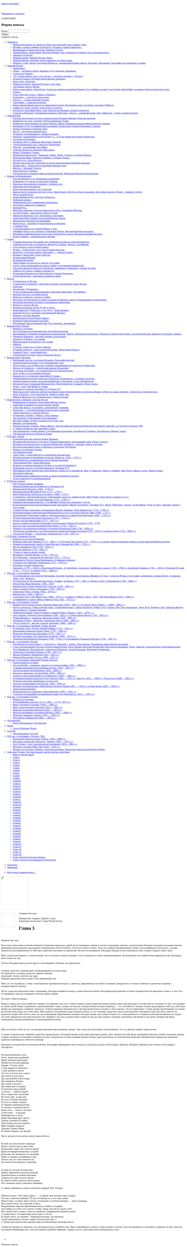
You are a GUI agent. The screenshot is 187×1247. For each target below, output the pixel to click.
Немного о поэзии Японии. (26, 315)
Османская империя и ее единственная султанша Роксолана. (43, 273)
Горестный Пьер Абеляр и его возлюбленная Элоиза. (39, 218)
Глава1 (16, 757)
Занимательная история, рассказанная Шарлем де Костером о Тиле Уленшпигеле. (53, 381)
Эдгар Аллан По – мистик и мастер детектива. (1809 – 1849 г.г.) (44, 623)
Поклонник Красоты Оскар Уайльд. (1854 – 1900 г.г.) (39, 739)
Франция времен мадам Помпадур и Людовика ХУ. (38, 486)
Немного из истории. (23, 699)
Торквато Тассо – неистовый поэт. (30, 352)
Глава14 (17, 791)
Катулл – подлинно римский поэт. (30, 131)
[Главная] (8, 920)
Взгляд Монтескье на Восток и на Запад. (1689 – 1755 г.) (41, 494)
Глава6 (16, 770)
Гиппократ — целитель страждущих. (31, 97)
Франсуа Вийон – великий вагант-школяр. (34, 236)
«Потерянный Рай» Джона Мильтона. (32, 462)
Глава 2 (16, 760)
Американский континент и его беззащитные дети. (38, 363)
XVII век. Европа (15, 436)
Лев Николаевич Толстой (25, 733)
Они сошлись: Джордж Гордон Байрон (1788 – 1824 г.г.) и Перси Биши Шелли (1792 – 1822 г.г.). (61, 615)
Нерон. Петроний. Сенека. (26, 152)
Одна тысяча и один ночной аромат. (31, 247)
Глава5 (16, 768)
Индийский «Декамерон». (26, 289)
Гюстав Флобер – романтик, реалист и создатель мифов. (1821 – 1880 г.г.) (49, 665)
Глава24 (17, 817)
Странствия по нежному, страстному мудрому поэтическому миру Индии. (50, 284)
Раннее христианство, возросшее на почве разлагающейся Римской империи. (51, 163)
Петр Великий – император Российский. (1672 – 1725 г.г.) (41, 557)
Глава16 (17, 796)
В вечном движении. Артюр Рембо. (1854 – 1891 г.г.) (39, 673)
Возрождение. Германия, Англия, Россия (27, 399)
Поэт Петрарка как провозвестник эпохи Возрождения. (40, 331)
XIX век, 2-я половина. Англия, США (26, 736)
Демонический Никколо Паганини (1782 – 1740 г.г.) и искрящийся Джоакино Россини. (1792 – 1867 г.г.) (65, 639)
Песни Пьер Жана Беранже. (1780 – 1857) (33, 583)
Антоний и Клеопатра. (24, 139)
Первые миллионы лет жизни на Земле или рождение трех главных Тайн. (50, 44)
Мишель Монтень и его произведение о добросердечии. (41, 397)
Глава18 (17, 802)
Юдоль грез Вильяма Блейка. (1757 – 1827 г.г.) (36, 520)
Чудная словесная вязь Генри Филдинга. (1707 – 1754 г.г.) (41, 518)
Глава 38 (17, 854)
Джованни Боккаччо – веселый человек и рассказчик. (39, 336)
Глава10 (17, 781)
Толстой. (11, 731)
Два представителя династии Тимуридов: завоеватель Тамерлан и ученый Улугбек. (54, 268)
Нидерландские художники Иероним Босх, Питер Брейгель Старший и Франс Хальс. (55, 384)
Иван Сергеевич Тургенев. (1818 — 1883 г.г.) (35, 704)
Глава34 (17, 844)
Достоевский (13, 720)
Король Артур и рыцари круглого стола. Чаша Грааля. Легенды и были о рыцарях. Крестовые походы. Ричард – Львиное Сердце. (77, 192)
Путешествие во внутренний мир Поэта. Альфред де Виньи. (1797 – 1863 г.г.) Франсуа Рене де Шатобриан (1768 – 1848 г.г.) (75, 581)
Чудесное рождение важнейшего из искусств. (35, 681)
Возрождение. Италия (18, 326)
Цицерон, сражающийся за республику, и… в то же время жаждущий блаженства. (54, 136)
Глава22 (17, 812)
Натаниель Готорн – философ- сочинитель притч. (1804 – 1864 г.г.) (46, 620)
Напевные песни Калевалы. (27, 186)
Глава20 (17, 807)
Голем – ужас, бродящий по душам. (30, 386)
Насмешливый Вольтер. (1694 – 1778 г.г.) (33, 489)
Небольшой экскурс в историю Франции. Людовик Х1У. (41, 468)
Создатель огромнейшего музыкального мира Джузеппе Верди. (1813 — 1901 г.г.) (54, 694)
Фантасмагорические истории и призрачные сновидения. (41, 302)
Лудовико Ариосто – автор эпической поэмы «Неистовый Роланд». (46, 349)
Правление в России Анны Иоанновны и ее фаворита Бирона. (44, 560)
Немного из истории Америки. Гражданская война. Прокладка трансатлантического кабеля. (59, 749)
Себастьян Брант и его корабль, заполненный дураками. (41, 407)
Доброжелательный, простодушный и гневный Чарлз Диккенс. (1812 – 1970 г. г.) (53, 612)
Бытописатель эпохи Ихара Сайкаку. (31, 318)
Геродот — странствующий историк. (31, 100)
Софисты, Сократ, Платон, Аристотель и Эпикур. (38, 107)
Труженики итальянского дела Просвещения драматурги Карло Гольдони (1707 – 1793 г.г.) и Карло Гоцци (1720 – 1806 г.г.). (74, 531)
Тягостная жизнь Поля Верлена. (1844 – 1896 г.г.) (37, 670)
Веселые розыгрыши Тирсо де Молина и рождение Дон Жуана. (44, 447)
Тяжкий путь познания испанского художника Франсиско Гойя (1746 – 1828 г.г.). (53, 528)
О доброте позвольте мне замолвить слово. (34, 428)
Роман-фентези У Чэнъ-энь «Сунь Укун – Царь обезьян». (41, 310)
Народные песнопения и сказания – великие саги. (38, 184)
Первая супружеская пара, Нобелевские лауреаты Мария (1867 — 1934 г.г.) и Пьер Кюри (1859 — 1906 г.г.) (66, 686)
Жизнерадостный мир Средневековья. (32, 221)
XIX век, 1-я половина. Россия (22, 641)
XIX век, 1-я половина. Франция (23, 573)
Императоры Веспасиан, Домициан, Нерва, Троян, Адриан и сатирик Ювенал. (52, 155)
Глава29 (17, 831)
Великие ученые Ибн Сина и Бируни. (32, 255)
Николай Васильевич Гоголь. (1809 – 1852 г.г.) (36, 657)
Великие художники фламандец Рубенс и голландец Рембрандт (44, 465)
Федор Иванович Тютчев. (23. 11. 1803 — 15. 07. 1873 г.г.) (42, 702)
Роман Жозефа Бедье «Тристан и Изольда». (34, 197)
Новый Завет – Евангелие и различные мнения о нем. (40, 165)
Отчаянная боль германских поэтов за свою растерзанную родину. (46, 476)
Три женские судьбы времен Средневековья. (35, 418)
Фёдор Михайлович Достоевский (29, 723)
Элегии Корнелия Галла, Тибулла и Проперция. (36, 144)
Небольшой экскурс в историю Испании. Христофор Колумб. (44, 360)
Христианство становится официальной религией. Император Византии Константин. (56, 173)
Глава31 (17, 836)
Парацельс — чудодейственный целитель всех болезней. (41, 410)
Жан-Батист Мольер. (23, 473)
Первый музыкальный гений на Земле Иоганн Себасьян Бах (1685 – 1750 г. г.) (52, 544)
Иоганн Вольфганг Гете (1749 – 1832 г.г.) (33, 547)
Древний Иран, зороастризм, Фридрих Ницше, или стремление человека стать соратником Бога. (61, 52)
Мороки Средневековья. (25, 423)
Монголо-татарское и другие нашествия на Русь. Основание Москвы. (47, 210)
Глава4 (16, 765)
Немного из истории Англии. (27, 449)
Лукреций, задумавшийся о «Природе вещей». (36, 134)
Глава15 (17, 794)
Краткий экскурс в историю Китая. (30, 294)
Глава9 (16, 778)
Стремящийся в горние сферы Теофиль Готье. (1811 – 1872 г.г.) (44, 599)
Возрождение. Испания (18, 357)
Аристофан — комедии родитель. (29, 102)
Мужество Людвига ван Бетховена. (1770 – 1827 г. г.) (39, 633)
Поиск (4, 31)
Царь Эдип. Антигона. (24, 81)
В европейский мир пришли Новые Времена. (35, 439)
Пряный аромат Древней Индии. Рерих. (33, 58)
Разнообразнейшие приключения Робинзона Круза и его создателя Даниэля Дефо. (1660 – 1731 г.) (61, 512)
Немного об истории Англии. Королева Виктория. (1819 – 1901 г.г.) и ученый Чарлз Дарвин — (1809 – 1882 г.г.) (69, 604)
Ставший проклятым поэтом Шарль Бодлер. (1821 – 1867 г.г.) (43, 668)
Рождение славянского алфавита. (29, 205)
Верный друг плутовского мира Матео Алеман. (36, 376)
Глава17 (17, 799)
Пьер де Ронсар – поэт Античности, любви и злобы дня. (41, 394)
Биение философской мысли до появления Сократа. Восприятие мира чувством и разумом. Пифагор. (63, 105)
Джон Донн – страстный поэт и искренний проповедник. (41, 455)
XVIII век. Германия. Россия (21, 536)
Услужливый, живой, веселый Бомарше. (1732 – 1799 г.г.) (41, 499)
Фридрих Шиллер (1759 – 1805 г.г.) (30, 549)
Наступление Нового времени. (28, 484)
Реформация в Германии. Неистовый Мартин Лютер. (39, 402)
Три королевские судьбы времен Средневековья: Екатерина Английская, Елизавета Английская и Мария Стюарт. (69, 431)
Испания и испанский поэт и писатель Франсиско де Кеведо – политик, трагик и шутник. (58, 444)
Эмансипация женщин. (24, 689)
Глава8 (16, 775)
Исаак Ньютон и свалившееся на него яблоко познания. (41, 460)
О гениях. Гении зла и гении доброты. (32, 347)
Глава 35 (17, 846)
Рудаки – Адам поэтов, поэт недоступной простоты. (39, 249)
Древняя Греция (15, 65)
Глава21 (17, 810)
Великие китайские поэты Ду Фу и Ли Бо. (34, 307)
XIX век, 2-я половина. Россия (22, 697)
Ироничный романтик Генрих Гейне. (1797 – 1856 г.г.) (40, 631)
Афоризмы (12, 867)
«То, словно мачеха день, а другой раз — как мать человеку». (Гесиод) (48, 76)
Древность (12, 42)
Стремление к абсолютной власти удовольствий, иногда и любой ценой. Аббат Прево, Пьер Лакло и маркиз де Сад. (71, 497)
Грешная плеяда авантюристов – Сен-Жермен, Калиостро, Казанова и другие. (51, 502)
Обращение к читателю (13, 13)
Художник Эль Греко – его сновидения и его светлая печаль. (43, 370)
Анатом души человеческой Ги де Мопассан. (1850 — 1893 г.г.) (44, 675)
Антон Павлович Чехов (24, 728)
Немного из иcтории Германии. (28, 539)
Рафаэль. (17, 344)
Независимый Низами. (24, 257)
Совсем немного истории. (26, 662)
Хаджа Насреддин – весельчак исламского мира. (37, 276)
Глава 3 (16, 762)
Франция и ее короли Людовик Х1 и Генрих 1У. (36, 389)
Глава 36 (17, 849)
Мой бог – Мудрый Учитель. (27, 168)
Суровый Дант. (20, 226)
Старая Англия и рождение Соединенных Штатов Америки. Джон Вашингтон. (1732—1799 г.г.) (61, 510)
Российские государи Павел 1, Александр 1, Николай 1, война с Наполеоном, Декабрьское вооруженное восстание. (71, 644)
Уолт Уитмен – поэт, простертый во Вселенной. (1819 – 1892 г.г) (45, 744)
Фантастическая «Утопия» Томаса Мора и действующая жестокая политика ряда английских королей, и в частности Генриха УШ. (78, 426)
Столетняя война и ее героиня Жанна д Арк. (35, 228)
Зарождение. (19, 68)
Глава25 (17, 820)
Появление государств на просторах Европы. (35, 181)
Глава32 (17, 839)
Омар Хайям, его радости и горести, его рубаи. (36, 263)
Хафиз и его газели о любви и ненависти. (33, 271)
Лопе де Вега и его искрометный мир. (32, 373)
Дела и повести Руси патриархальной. (32, 478)
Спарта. (17, 92)
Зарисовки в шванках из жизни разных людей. (36, 405)
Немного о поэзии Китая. (25, 305)
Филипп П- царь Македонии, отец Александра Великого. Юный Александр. (51, 110)
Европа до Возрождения (19, 176)
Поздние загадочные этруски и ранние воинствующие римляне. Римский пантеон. (54, 118)
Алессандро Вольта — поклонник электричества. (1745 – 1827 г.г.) (46, 533)
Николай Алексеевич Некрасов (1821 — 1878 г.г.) (37, 710)
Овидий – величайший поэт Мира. (30, 147)
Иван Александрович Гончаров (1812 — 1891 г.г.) (37, 707)
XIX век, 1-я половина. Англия (22, 602)
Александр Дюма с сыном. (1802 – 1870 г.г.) (34, 591)
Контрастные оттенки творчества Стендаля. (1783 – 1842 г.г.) (43, 586)
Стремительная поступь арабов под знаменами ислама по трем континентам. (51, 242)
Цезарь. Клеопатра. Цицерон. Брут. (30, 129)
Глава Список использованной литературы (34, 860)
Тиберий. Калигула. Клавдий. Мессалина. (34, 150)
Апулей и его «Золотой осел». (28, 160)
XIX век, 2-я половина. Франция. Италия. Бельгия (32, 660)
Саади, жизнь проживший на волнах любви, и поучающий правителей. (48, 265)
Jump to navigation (10, 3)
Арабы (10, 239)
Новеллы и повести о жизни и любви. (32, 297)
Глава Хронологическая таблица (29, 857)
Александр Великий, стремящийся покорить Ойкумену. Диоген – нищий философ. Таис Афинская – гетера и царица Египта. (75, 113)
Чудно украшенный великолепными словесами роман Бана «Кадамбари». (49, 292)
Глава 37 (17, 852)
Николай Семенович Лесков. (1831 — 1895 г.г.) (36, 715)
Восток (10, 278)
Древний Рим (14, 115)
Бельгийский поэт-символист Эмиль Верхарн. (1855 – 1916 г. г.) (45, 691)
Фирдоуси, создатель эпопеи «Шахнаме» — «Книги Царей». (43, 252)
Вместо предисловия (23, 754)
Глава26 (17, 823)
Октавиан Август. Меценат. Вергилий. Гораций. (37, 142)
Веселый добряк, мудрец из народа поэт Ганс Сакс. (38, 420)
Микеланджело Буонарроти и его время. (33, 342)
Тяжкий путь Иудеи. (23, 55)
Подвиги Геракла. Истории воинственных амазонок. (39, 79)
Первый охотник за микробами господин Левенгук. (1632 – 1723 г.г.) (47, 457)
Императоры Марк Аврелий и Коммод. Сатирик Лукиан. (41, 157)
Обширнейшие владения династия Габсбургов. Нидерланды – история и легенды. (54, 378)
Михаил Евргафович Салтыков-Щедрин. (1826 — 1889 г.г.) (42, 712)
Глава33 (17, 841)
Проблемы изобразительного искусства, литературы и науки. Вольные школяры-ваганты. (58, 234)
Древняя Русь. (20, 207)
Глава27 (17, 825)
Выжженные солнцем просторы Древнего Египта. (38, 50)
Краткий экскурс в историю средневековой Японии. (39, 313)
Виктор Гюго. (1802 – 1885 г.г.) (28, 594)
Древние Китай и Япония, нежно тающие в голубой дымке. (43, 60)
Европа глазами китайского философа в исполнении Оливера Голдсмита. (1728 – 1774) (56, 523)
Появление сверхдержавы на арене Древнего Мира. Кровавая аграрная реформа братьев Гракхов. (61, 123)
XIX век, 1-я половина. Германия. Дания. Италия (31, 626)
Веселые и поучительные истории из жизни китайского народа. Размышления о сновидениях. (60, 299)
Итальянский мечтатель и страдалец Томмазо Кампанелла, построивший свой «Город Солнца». (60, 441)
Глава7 (16, 773)
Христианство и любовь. (25, 171)
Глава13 (17, 789)
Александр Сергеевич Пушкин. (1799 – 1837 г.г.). (37, 652)
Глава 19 (17, 804)
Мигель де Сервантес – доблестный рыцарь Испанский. (41, 368)
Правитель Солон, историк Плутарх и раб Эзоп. (37, 84)
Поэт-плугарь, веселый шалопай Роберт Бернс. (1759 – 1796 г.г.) (45, 526)
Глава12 (17, 786)
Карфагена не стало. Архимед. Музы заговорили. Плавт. (41, 121)
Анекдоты (12, 865)
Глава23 (17, 815)
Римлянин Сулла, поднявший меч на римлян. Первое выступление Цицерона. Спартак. (57, 126)
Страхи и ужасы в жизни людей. (29, 552)
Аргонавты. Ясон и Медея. (26, 86)
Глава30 (17, 833)
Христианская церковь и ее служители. (32, 189)
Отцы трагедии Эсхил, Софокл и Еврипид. (34, 94)
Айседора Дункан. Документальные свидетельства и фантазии (38, 752)
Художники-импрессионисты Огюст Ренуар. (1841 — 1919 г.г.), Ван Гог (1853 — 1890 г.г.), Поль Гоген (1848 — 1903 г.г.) (73, 678)
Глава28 (17, 828)
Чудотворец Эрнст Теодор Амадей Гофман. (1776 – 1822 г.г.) (43, 628)
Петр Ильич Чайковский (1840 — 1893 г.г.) (34, 718)
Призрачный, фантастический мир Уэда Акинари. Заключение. (44, 323)
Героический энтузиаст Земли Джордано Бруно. (37, 355)
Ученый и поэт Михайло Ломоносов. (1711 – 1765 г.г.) (40, 562)
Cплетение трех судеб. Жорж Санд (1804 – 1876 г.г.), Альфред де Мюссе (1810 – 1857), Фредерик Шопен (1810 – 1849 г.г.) (73, 597)
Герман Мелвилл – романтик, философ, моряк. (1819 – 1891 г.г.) (44, 618)
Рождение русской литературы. (28, 565)
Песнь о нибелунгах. (23, 194)
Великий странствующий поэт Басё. (31, 320)
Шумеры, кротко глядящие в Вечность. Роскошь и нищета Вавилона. (47, 47)
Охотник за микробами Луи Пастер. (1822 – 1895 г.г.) (39, 683)
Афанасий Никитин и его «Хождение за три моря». (38, 215)
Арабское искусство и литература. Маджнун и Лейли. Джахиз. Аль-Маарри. (51, 244)
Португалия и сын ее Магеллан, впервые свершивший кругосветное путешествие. (54, 365)
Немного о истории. (23, 328)
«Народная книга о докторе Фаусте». (31, 413)
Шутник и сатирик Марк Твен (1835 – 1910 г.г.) (36, 746)
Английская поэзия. (23, 452)
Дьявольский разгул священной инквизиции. (35, 202)
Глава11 (17, 783)
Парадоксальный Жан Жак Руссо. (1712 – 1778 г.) (37, 491)
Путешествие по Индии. (25, 281)
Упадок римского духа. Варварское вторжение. (36, 178)
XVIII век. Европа (16, 481)
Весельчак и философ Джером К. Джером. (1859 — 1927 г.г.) (43, 741)
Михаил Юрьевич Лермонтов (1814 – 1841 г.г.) (36, 654)
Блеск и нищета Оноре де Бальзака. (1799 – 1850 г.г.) (39, 589)
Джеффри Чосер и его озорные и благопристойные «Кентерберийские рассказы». (53, 231)
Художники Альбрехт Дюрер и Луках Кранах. (36, 415)
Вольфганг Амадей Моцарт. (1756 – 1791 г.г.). (35, 555)
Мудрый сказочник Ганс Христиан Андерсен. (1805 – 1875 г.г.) (44, 636)
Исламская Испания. (23, 260)
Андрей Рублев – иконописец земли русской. (35, 213)
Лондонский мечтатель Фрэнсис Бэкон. (32, 434)
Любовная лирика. (22, 200)
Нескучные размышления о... (21, 872)
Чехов (10, 725)
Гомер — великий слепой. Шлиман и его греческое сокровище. (44, 71)
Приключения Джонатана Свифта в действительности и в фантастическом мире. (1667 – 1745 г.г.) (62, 515)
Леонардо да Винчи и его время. (29, 339)
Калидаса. (18, 286)
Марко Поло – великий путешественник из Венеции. (39, 223)
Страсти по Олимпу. (23, 73)
